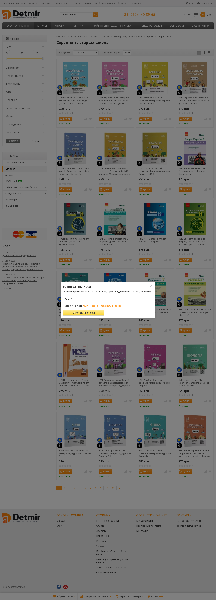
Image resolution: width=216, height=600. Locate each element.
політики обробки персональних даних (102, 305)
